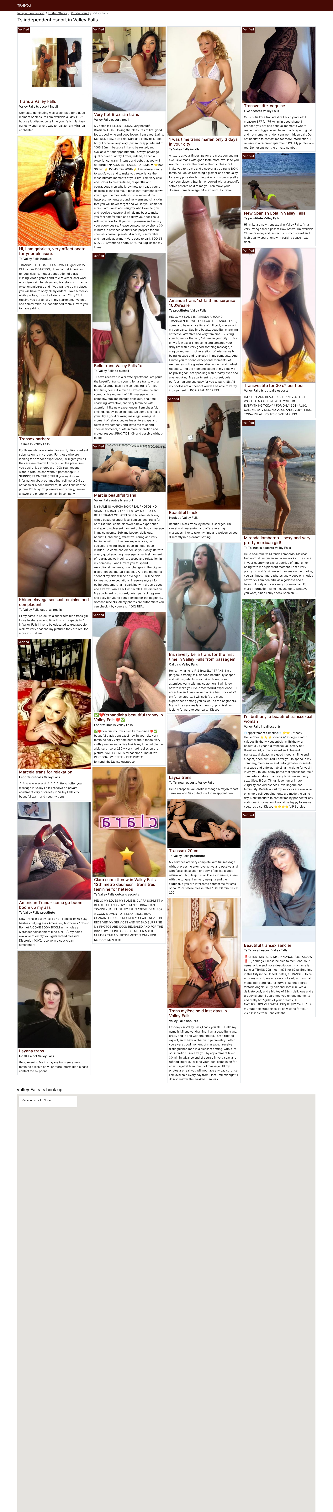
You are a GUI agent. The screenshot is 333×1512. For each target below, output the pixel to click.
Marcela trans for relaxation (45, 772)
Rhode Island (80, 13)
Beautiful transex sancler (267, 945)
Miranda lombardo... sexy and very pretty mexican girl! (277, 540)
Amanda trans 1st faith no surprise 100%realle (202, 303)
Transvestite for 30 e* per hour (274, 385)
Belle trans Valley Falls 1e (118, 365)
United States (57, 13)
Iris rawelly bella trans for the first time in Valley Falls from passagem (202, 657)
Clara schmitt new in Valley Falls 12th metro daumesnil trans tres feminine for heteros (125, 884)
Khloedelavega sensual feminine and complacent (54, 602)
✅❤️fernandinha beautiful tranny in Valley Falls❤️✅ (128, 717)
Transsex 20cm (183, 850)
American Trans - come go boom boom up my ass (50, 905)
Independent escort (30, 13)
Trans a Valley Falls (37, 101)
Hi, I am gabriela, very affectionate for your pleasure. (52, 251)
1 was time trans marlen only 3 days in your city (203, 142)
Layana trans (31, 1051)
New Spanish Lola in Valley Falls (274, 213)
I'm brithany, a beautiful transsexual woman (278, 719)
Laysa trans (180, 777)
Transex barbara (34, 438)
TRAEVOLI (24, 5)
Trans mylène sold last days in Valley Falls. (198, 1013)
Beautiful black (183, 512)
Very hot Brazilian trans (116, 114)
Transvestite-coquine (264, 105)
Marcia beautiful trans (115, 495)
